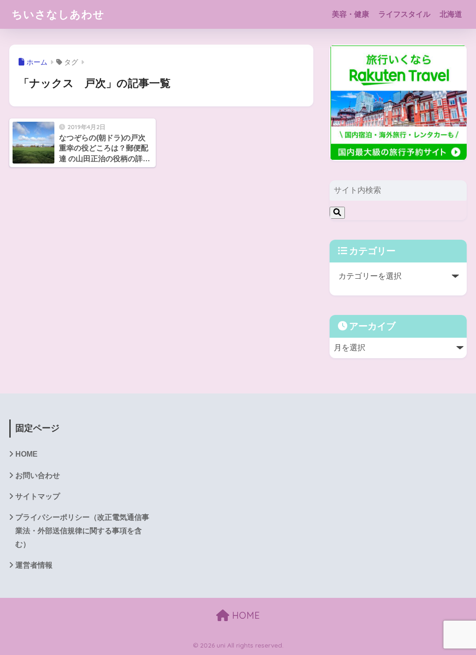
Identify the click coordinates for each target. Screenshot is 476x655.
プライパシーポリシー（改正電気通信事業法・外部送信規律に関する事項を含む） (82, 530)
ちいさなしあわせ (58, 14)
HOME (26, 454)
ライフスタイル (404, 14)
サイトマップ (37, 496)
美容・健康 (350, 14)
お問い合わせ (37, 475)
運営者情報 (34, 565)
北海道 (451, 14)
